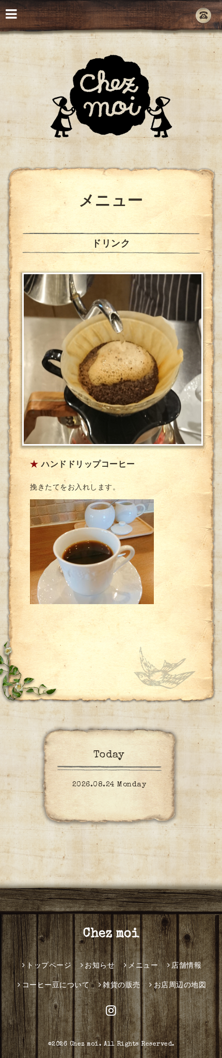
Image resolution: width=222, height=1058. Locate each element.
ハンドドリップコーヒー (88, 465)
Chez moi (111, 934)
